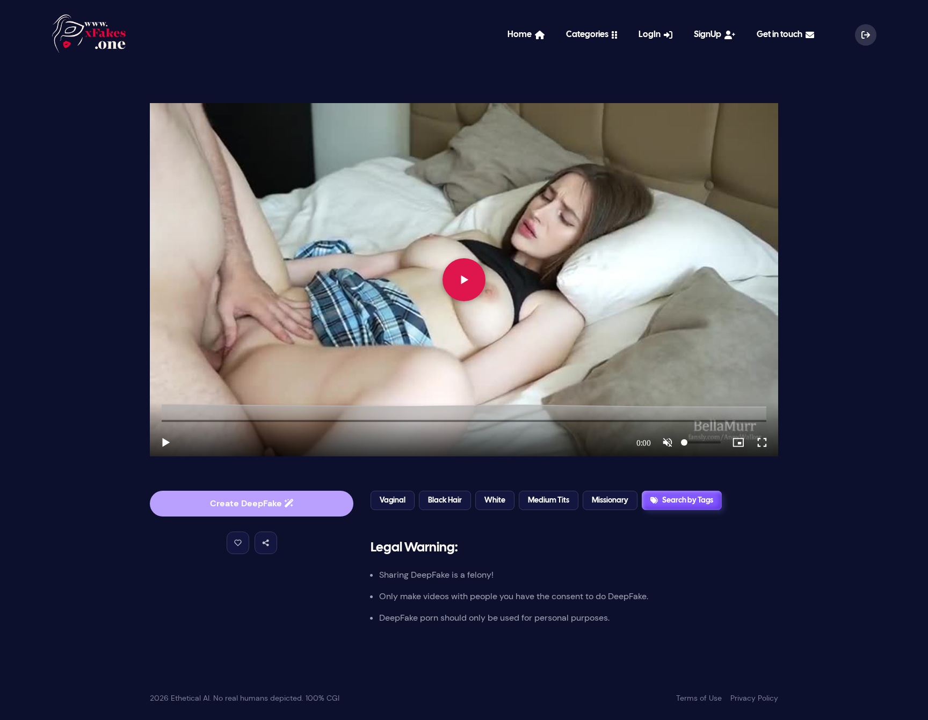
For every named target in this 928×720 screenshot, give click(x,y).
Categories (589, 35)
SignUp (709, 35)
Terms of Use (699, 698)
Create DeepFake (247, 503)
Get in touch (781, 35)
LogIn (651, 35)
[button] (238, 543)
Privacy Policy (754, 698)
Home (521, 35)
